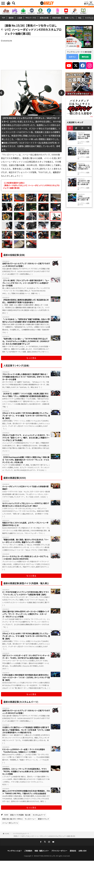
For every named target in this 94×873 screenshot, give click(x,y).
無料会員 (85, 56)
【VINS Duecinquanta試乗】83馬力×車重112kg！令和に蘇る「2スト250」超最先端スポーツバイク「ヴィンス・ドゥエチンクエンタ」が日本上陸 (25, 459)
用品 (79, 18)
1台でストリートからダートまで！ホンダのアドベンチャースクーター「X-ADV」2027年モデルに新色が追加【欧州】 (25, 656)
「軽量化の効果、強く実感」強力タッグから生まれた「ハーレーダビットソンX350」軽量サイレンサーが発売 (25, 540)
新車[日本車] (44, 18)
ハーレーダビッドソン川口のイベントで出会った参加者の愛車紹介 (25, 487)
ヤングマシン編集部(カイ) (83, 142)
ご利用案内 (28, 850)
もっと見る (31, 357)
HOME (7, 833)
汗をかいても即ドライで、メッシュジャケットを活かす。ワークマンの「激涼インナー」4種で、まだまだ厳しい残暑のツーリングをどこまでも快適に (26, 437)
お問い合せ (83, 850)
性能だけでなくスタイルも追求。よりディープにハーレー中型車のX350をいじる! (25, 523)
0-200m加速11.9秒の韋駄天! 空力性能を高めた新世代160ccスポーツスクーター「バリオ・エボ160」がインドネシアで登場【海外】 (26, 677)
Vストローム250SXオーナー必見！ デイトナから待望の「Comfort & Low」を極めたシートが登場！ (23, 750)
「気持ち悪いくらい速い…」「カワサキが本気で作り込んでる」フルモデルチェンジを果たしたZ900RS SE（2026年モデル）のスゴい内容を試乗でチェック (25, 341)
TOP (3, 18)
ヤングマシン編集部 (83, 157)
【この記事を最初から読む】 (31, 185)
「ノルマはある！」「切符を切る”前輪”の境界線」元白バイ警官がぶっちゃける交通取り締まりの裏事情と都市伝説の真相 (26, 320)
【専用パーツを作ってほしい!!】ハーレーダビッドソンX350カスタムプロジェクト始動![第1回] (44, 836)
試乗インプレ (70, 18)
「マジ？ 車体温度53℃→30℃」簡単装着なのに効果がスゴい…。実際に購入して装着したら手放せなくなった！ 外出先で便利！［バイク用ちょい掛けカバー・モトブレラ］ (84, 136)
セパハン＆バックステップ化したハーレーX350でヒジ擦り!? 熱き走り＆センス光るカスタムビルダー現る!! (25, 504)
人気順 (19, 18)
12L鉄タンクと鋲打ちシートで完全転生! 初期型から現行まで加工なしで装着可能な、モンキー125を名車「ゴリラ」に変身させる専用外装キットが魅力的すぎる (26, 730)
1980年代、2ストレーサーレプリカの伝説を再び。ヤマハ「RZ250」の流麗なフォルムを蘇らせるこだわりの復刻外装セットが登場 (25, 771)
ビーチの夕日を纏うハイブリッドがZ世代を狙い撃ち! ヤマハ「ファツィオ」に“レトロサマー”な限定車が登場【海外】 (25, 593)
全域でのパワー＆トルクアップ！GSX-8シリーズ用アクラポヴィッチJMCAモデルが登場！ (26, 264)
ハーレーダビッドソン (10, 823)
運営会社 (73, 850)
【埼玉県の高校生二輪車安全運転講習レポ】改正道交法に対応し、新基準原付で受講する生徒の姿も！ (25, 300)
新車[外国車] (56, 18)
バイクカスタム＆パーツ (21, 833)
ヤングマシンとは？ (14, 850)
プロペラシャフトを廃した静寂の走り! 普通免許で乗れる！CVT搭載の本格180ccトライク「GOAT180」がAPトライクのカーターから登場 (25, 377)
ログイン (72, 56)
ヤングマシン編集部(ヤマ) (83, 204)
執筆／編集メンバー (42, 850)
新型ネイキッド (43, 819)
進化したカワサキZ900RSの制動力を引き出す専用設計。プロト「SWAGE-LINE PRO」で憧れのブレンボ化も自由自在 (26, 792)
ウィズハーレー (30, 819)
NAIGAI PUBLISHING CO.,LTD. (45, 856)
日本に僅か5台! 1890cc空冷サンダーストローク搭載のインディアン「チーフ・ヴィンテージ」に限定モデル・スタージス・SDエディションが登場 (25, 614)
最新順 (11, 18)
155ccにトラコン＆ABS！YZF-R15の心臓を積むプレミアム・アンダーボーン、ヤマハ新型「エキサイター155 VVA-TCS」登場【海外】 (26, 415)
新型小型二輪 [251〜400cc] (12, 819)
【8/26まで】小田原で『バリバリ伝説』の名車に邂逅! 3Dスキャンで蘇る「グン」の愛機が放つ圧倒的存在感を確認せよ (25, 394)
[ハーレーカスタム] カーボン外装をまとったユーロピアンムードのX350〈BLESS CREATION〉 (25, 557)
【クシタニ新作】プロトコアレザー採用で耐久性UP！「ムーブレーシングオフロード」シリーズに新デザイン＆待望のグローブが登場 (25, 283)
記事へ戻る (91, 5)
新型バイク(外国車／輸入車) (20, 815)
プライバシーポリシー (59, 850)
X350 (6, 815)
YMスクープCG (31, 18)
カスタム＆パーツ (39, 815)
